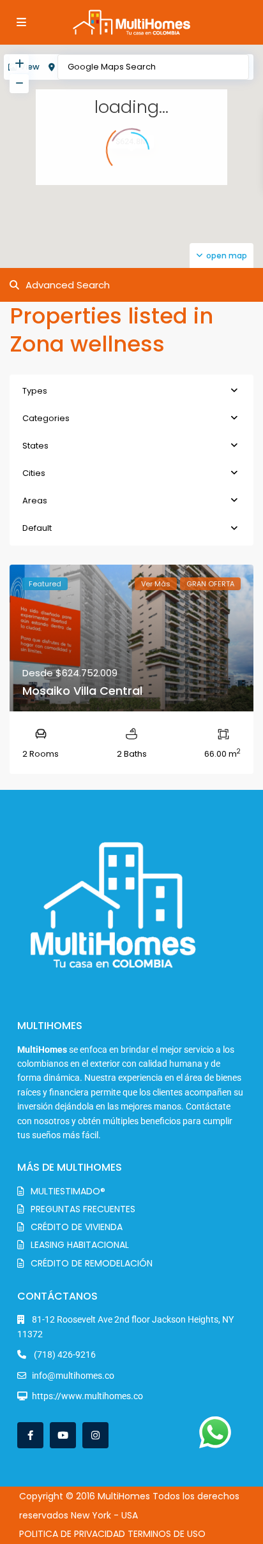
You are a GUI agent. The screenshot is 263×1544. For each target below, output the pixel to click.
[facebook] (30, 1435)
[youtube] (63, 1435)
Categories (46, 418)
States (35, 446)
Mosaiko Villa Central (82, 691)
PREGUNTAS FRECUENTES (83, 1209)
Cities (33, 473)
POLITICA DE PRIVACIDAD (72, 1533)
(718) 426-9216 (64, 1354)
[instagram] (95, 1435)
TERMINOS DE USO (167, 1533)
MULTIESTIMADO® (68, 1191)
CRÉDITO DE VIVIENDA (77, 1227)
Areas (34, 500)
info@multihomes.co (73, 1375)
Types (34, 391)
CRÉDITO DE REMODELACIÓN (92, 1263)
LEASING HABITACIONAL (80, 1244)
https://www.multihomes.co (87, 1396)
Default (37, 528)
